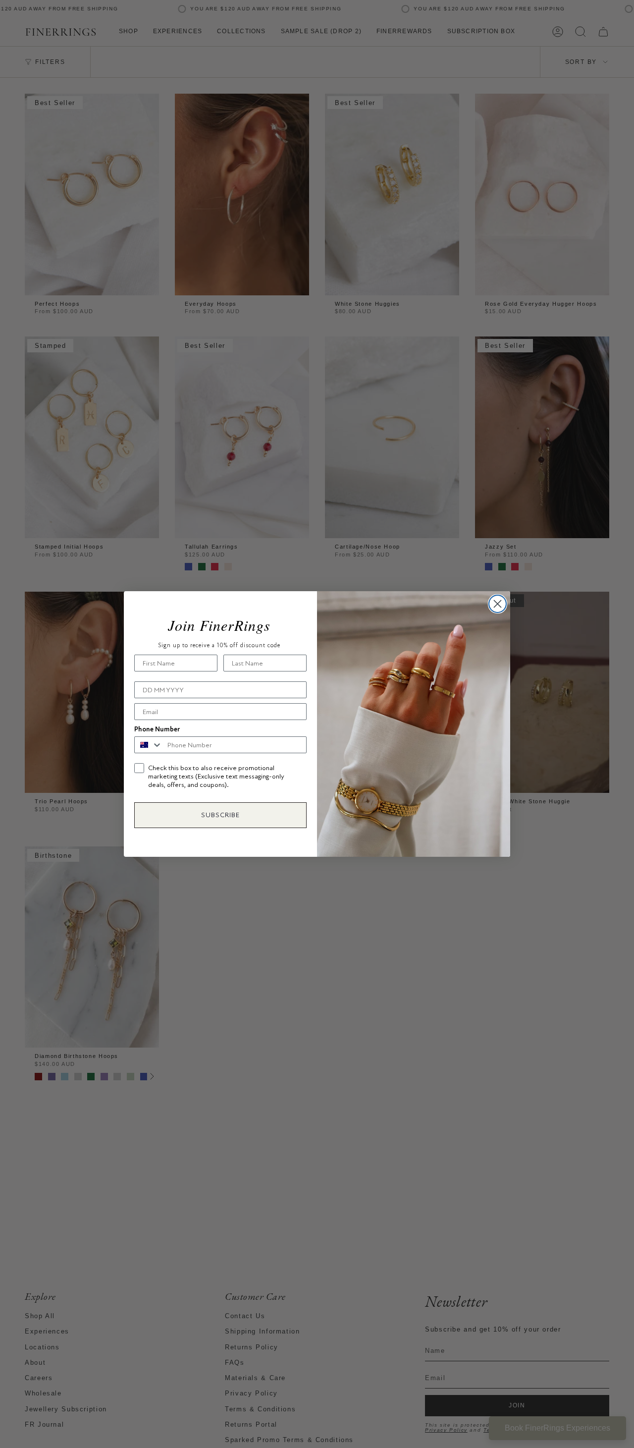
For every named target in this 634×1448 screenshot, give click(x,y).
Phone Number (157, 729)
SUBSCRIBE (220, 815)
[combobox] (148, 745)
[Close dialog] (497, 604)
